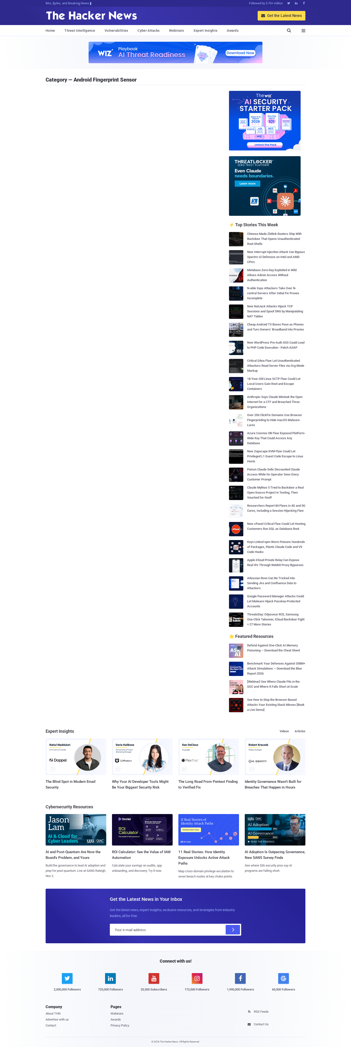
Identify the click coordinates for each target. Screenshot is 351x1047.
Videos (284, 731)
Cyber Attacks (149, 30)
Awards (233, 30)
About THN (53, 1013)
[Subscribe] (233, 929)
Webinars (176, 30)
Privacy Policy (120, 1025)
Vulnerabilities (116, 30)
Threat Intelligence (79, 30)
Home (50, 30)
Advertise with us (57, 1019)
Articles (300, 731)
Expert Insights (206, 30)
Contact (51, 1025)
